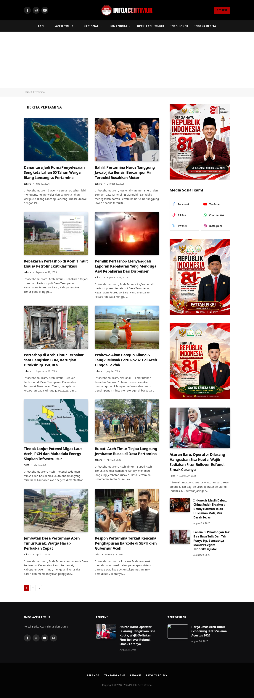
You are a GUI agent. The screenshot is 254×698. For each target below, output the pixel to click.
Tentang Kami (114, 675)
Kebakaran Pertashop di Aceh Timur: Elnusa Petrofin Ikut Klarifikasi (56, 264)
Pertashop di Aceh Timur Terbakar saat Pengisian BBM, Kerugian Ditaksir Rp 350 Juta (54, 359)
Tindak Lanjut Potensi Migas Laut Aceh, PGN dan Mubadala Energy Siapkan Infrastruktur (53, 453)
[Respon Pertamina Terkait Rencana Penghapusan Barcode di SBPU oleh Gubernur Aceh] (127, 510)
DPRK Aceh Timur (150, 26)
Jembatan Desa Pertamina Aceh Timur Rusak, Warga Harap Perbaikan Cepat (52, 543)
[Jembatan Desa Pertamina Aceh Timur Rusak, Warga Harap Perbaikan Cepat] (56, 510)
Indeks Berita (205, 26)
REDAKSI (222, 10)
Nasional (91, 26)
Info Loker (179, 26)
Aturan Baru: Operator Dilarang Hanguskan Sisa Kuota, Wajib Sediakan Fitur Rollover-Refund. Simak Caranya (197, 462)
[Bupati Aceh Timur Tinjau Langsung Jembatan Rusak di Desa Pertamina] (127, 420)
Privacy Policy (156, 675)
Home (27, 92)
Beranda (93, 675)
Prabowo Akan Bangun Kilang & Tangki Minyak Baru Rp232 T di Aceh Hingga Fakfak (126, 359)
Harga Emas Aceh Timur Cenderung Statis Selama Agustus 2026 (209, 631)
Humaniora (118, 26)
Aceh (42, 26)
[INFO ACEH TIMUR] (127, 10)
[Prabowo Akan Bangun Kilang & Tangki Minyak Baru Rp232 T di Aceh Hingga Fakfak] (127, 327)
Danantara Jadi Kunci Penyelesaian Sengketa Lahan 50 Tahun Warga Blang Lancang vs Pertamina (54, 172)
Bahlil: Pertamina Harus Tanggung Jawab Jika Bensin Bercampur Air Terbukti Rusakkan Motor (125, 172)
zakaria (27, 183)
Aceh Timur (64, 26)
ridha (26, 464)
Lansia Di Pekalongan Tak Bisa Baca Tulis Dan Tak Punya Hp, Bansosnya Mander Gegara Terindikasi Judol (211, 540)
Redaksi (135, 675)
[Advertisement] (127, 60)
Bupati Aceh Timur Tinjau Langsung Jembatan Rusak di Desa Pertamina (126, 451)
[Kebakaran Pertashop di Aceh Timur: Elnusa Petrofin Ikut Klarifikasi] (56, 233)
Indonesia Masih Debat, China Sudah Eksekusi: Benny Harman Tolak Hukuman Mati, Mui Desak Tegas (210, 509)
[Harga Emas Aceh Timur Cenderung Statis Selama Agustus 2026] (178, 631)
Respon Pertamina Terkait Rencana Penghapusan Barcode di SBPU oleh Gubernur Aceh (126, 543)
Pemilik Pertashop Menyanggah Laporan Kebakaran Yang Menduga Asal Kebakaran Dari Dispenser (125, 266)
